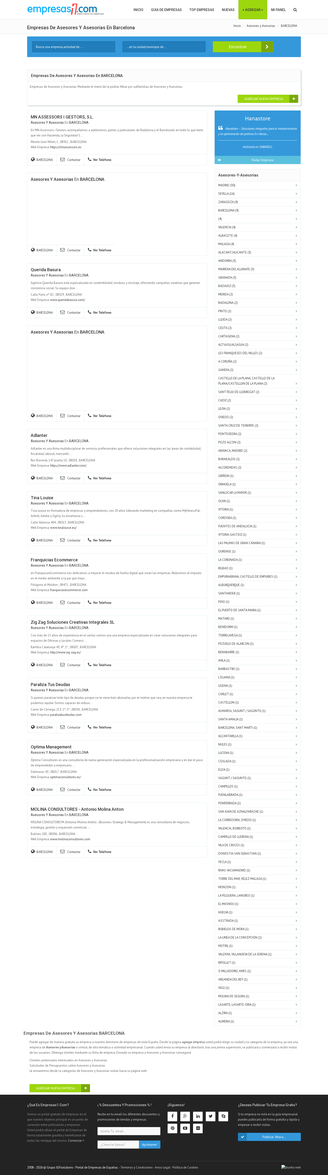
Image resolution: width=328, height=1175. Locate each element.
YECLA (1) (224, 862)
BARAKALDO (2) (229, 459)
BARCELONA (79, 122)
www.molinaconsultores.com (70, 839)
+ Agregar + (253, 10)
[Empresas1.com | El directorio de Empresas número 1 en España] (66, 9)
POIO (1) (223, 602)
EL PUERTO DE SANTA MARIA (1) (239, 610)
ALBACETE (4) (227, 236)
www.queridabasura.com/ (67, 300)
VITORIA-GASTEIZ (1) (232, 535)
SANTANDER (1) (229, 593)
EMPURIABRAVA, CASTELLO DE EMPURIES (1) (247, 577)
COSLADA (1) (227, 761)
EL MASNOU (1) (228, 904)
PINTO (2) (224, 311)
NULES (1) (224, 744)
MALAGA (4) (226, 244)
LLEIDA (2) (225, 319)
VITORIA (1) (225, 509)
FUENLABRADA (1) (230, 795)
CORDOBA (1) (227, 518)
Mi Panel (278, 10)
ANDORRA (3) (227, 261)
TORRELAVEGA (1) (230, 635)
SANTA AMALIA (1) (230, 719)
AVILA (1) (224, 660)
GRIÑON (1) (226, 476)
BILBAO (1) (225, 568)
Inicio (138, 10)
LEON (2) (224, 409)
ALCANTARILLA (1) (230, 736)
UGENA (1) (225, 686)
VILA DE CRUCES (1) (231, 845)
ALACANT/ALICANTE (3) (234, 252)
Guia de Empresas (166, 10)
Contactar (73, 160)
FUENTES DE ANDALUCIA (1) (237, 526)
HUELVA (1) (225, 912)
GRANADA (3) (227, 278)
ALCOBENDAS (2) (229, 467)
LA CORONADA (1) (230, 560)
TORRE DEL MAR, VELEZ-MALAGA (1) (242, 879)
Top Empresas (201, 10)
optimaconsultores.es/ (65, 777)
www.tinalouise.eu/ (63, 528)
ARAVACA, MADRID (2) (232, 451)
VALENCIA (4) (227, 227)
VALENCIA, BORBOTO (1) (234, 828)
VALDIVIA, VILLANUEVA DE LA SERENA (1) (245, 954)
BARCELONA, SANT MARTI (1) (237, 728)
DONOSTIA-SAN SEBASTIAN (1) (239, 854)
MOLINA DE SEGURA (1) (233, 996)
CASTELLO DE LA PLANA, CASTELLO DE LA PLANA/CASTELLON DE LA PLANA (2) (246, 381)
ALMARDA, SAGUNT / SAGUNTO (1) (242, 711)
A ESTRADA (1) (228, 921)
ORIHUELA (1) (227, 484)
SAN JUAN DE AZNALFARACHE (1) (240, 812)
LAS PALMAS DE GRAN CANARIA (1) (241, 543)
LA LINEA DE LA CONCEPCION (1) (240, 937)
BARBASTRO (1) (228, 669)
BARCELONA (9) (228, 210)
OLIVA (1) (224, 501)
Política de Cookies (185, 1167)
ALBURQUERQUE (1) (231, 585)
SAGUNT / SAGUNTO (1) (234, 778)
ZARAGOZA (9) (228, 202)
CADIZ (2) (224, 400)
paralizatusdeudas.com (66, 715)
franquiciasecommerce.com (69, 590)
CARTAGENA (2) (228, 336)
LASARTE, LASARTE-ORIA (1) (237, 1005)
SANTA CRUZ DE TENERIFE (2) (238, 425)
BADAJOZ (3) (226, 286)
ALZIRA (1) (225, 1013)
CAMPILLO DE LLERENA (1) (235, 837)
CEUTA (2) (225, 328)
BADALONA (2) (228, 303)
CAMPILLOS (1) (228, 786)
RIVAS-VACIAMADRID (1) (234, 870)
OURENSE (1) (227, 551)
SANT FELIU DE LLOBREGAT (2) (238, 392)
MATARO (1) (226, 619)
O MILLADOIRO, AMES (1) (234, 971)
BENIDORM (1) (227, 627)
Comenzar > (76, 1141)
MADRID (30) (226, 185)
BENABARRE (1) (228, 652)
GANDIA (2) (225, 370)
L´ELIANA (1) (226, 677)
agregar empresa (193, 1042)
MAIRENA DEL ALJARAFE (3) (236, 269)
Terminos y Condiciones (136, 1167)
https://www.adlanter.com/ (68, 466)
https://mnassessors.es (65, 147)
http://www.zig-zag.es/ (65, 652)
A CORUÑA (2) (227, 361)
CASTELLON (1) (228, 702)
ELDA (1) (224, 770)
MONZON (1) (227, 887)
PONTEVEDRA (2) (229, 434)
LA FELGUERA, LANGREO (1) (236, 895)
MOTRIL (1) (225, 946)
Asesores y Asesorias (47, 122)
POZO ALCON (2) (229, 442)
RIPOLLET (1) (226, 963)
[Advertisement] (67, 375)
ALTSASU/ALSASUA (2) (233, 345)
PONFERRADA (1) (229, 803)
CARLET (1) (225, 694)
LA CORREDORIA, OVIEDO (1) (237, 820)
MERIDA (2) (225, 294)
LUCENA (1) (225, 753)
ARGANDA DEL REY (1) (233, 979)
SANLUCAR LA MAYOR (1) (234, 493)
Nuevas (228, 10)
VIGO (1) (223, 988)
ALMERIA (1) (226, 1021)
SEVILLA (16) (226, 194)
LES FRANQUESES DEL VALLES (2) (240, 353)
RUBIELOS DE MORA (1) (233, 929)
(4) (220, 219)
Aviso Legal (162, 1167)
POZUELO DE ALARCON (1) (236, 644)
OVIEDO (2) (225, 417)
